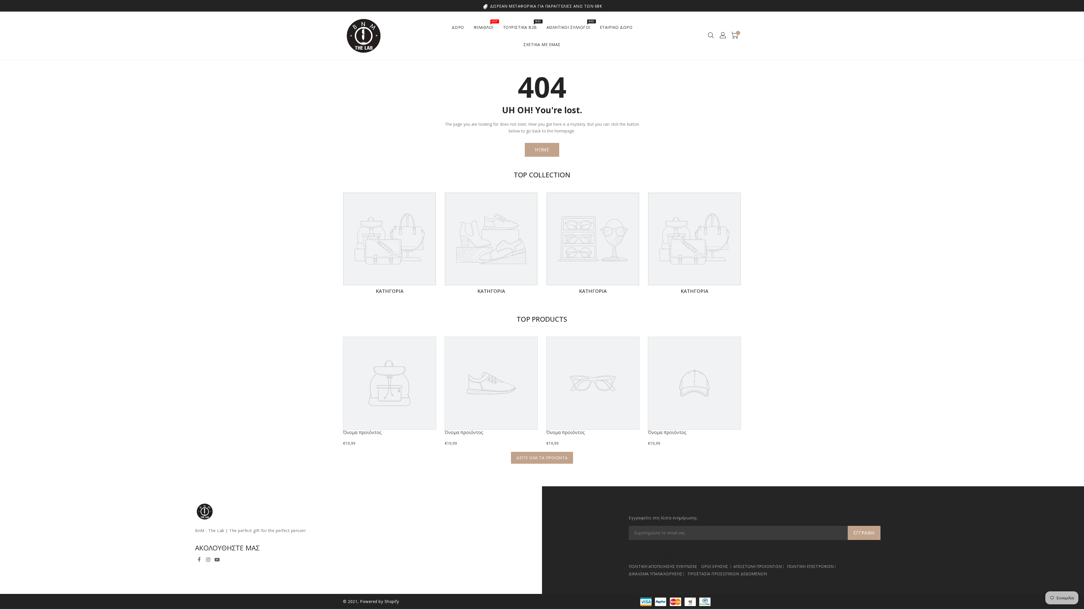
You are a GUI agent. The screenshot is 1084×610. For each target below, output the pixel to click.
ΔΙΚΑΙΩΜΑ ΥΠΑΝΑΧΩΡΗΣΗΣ (655, 573)
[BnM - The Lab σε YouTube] (217, 559)
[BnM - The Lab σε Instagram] (208, 559)
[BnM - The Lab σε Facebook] (199, 559)
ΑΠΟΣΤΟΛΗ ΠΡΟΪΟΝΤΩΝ (757, 566)
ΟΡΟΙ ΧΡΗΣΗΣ (714, 566)
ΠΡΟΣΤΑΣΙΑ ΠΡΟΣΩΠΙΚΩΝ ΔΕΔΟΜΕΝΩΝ (727, 573)
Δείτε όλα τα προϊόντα (542, 457)
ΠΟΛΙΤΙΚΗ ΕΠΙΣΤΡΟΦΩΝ (810, 566)
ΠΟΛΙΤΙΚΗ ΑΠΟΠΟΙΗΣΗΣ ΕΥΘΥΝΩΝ (662, 566)
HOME (542, 150)
